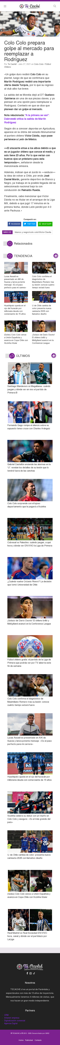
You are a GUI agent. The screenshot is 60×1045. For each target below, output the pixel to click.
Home (21, 1040)
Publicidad (29, 1040)
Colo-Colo (39, 64)
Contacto (38, 1040)
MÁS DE (7, 232)
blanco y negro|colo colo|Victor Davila (33, 232)
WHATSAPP (46, 224)
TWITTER (31, 224)
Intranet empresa (11, 1018)
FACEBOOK (15, 224)
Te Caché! (12, 64)
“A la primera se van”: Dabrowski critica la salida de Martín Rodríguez (26, 119)
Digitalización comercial (14, 1020)
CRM (6, 1015)
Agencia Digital (10, 1023)
